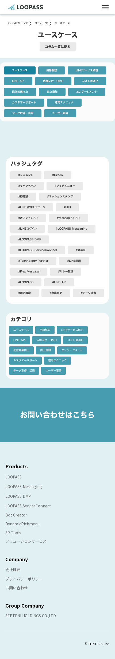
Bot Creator (16, 515)
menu (105, 7)
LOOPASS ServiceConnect (28, 505)
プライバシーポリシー (24, 579)
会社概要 (12, 569)
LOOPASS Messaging (23, 486)
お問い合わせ (16, 587)
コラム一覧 (41, 23)
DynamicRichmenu (22, 523)
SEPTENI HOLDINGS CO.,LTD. (31, 615)
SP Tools (13, 532)
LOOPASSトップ (17, 23)
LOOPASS (13, 477)
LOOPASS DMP (18, 496)
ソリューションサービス (26, 541)
